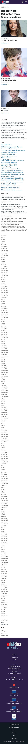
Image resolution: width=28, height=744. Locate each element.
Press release (4, 624)
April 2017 (3, 427)
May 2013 (3, 513)
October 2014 (4, 482)
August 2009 (3, 578)
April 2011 (3, 551)
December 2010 (4, 556)
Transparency (14, 671)
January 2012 (4, 536)
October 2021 (4, 336)
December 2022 (4, 312)
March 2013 (3, 516)
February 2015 (4, 474)
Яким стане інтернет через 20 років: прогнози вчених (13, 218)
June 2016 (3, 445)
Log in (2, 630)
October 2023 (4, 294)
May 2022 (3, 323)
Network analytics (18, 172)
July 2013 (3, 509)
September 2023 (4, 295)
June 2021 (3, 339)
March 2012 (3, 533)
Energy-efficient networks (8, 154)
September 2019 (4, 376)
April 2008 (3, 600)
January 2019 (4, 388)
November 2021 (4, 334)
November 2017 (4, 414)
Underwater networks (5, 185)
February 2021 (4, 347)
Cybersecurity (4, 152)
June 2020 (3, 359)
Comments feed (4, 633)
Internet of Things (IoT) (9, 165)
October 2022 (4, 315)
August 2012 (3, 525)
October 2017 (4, 416)
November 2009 (4, 575)
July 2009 (3, 580)
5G (2, 145)
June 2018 (3, 401)
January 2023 (4, 310)
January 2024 (4, 288)
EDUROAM (15, 657)
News (2, 622)
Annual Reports (15, 669)
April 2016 (3, 449)
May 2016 (3, 447)
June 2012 (3, 529)
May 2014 (3, 491)
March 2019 (3, 385)
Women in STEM (19, 190)
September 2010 (4, 562)
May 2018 (3, 403)
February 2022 (4, 328)
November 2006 (4, 615)
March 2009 (3, 585)
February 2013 (4, 518)
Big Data (19, 147)
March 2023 (3, 306)
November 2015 (4, 458)
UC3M (14, 184)
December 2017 (4, 412)
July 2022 (3, 319)
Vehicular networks (15, 185)
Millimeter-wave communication (10, 169)
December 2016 (4, 434)
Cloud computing (6, 150)
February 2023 (4, 308)
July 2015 (3, 465)
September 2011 (4, 544)
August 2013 (3, 507)
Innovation (5, 163)
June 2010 (3, 567)
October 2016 (4, 438)
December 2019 (4, 370)
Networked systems (17, 174)
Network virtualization (17, 180)
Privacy (8, 182)
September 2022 (4, 317)
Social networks (6, 184)
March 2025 (3, 264)
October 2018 (4, 394)
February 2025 (4, 266)
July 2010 (3, 565)
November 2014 (4, 480)
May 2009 (3, 582)
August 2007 (3, 607)
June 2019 (3, 379)
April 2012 (3, 531)
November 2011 (4, 540)
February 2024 (4, 286)
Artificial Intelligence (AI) (8, 147)
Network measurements (7, 176)
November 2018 (4, 392)
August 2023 (3, 297)
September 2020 (4, 356)
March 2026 (3, 244)
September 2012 (4, 523)
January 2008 (4, 604)
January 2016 (4, 454)
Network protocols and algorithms (12, 178)
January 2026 (4, 248)
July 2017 (3, 421)
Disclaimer (14, 732)
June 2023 (3, 301)
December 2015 (4, 456)
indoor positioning (20, 160)
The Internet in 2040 (6, 219)
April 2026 (3, 243)
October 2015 (4, 460)
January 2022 (4, 330)
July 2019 (3, 378)
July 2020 (3, 357)
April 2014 (3, 492)
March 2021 (3, 345)
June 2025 (3, 259)
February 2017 (4, 430)
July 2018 (3, 399)
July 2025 (3, 257)
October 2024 (4, 274)
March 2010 (3, 569)
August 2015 (3, 463)
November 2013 (4, 502)
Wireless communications (10, 188)
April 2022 (3, 325)
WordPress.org (4, 635)
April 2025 (3, 263)
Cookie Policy (14, 738)
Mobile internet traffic (7, 172)
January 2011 (4, 554)
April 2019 (3, 383)
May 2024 (3, 281)
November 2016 (4, 436)
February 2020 (4, 367)
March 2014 (3, 494)
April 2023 (3, 305)
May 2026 (3, 241)
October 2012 (4, 522)
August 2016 (3, 441)
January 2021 (4, 348)
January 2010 (4, 573)
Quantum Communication (17, 182)
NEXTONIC (3, 182)
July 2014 (3, 487)
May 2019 (3, 381)
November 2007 (4, 606)
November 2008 (4, 591)
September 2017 (4, 418)
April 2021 (3, 343)
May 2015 (3, 469)
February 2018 (4, 409)
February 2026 (4, 246)
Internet (14, 163)
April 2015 (3, 471)
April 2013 (3, 514)
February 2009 (4, 587)
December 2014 (4, 478)
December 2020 (4, 350)
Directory (15, 655)
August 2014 (3, 485)
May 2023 (3, 303)
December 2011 (4, 538)
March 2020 (3, 365)
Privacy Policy (14, 730)
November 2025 (4, 252)
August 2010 (3, 564)
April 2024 (3, 283)
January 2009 (4, 589)
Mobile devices (18, 171)
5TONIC (7, 145)
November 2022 (4, 314)
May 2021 (3, 341)
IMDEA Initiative (6, 158)
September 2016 (4, 440)
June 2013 (3, 511)
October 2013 (4, 503)
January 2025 (4, 268)
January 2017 (4, 432)
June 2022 (3, 321)
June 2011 (3, 547)
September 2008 (4, 595)
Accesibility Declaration (14, 727)
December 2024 (4, 270)
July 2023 (3, 299)
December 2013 (4, 500)
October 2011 (4, 542)
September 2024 (4, 275)
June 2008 (3, 596)
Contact (15, 654)
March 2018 (3, 407)
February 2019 (4, 387)
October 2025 (4, 253)
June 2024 (3, 279)
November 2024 (4, 272)
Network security (5, 180)
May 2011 (3, 549)
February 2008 (4, 602)
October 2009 (4, 576)
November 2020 (4, 352)
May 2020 (3, 361)
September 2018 (4, 396)
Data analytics (12, 152)
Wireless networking (8, 190)
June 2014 (3, 489)
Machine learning (6, 167)
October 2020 (4, 354)
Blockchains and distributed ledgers (9, 148)
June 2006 (3, 617)
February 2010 (4, 571)
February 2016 (4, 452)
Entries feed (3, 631)
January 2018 (4, 410)
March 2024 (3, 284)
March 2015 (3, 472)
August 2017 (3, 419)
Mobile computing (7, 170)
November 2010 (4, 558)
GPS (16, 156)
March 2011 (3, 553)
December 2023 (4, 290)
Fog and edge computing (7, 156)
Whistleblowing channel (14, 673)
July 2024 (3, 277)
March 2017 (3, 429)
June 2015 (3, 467)
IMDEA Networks (8, 160)
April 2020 (3, 363)
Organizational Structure (14, 668)
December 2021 (4, 332)
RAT (14, 735)
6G (11, 145)
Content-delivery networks (18, 150)
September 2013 (4, 505)
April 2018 (3, 405)
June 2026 (3, 239)
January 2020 (4, 368)
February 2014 (4, 496)
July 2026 (3, 237)
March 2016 (3, 450)
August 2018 (3, 398)
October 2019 (4, 374)
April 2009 (3, 584)
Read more (5, 43)
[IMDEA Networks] (5, 2)
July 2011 (3, 545)
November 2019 (4, 372)
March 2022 (3, 326)
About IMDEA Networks (14, 666)
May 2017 (3, 425)
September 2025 (4, 255)
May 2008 (3, 598)
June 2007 (3, 611)
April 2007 (3, 613)
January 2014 (4, 498)
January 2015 (4, 476)
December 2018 (4, 390)
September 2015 (4, 461)
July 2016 (3, 443)
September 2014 (4, 483)
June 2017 (3, 423)
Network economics (5, 174)
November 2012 (4, 520)
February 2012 (4, 534)
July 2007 (3, 609)
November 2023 (4, 292)
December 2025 (4, 250)
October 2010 (4, 560)
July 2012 (3, 527)
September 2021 (4, 337)
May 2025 (3, 261)
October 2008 (4, 593)
